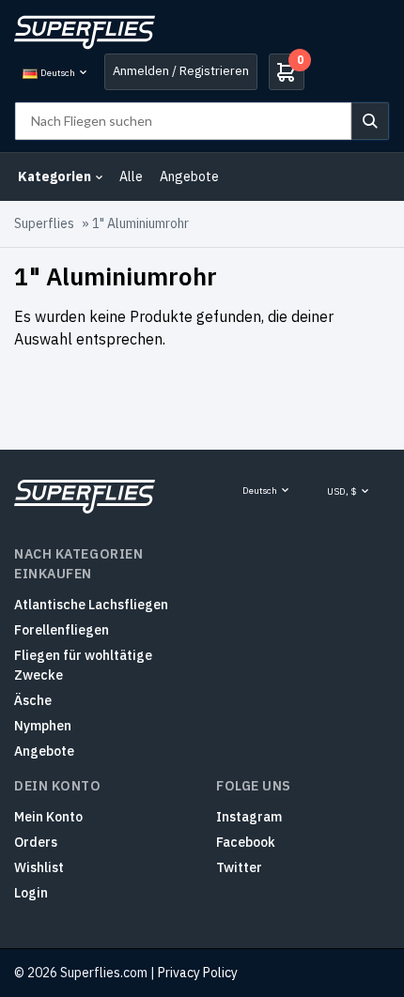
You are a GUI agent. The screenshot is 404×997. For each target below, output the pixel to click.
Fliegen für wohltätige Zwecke (83, 665)
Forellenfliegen (61, 629)
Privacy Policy (198, 972)
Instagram (249, 816)
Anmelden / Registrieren (181, 71)
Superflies (44, 223)
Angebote (189, 176)
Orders (35, 842)
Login (31, 892)
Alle (131, 176)
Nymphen (42, 725)
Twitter (239, 867)
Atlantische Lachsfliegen (91, 604)
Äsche (33, 700)
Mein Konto (48, 816)
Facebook (245, 842)
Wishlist (39, 867)
